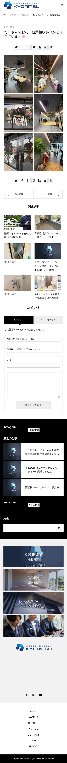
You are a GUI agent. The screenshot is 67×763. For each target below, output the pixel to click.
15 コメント (19, 320)
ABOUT (33, 711)
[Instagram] (33, 695)
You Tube (33, 729)
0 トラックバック (48, 320)
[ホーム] (4, 15)
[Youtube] (40, 695)
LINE (33, 740)
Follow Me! (34, 430)
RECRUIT (33, 723)
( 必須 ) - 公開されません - (23, 349)
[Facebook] (26, 695)
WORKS (33, 717)
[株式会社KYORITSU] (30, 5)
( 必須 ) (21, 339)
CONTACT (33, 734)
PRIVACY (34, 746)
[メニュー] (62, 5)
